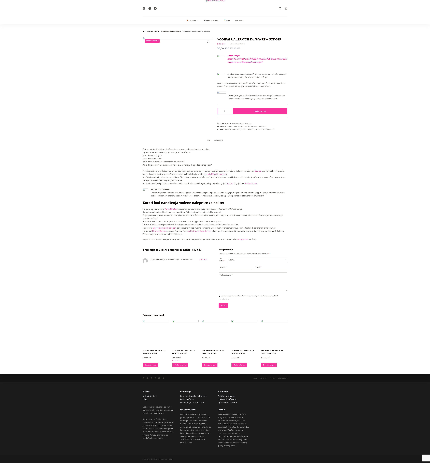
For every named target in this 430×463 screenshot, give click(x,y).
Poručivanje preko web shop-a (193, 396)
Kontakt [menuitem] (263, 378)
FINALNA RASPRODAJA (235, 126)
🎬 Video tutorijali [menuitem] (211, 20)
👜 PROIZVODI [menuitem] (191, 20)
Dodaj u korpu (260, 111)
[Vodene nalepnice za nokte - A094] (244, 333)
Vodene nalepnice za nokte (255, 126)
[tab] (208, 140)
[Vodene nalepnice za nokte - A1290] (156, 333)
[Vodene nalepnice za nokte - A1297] (185, 333)
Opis (208, 140)
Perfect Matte (251, 183)
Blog (145, 399)
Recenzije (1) (218, 140)
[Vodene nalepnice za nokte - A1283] (215, 333)
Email (258, 267)
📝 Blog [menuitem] (227, 20)
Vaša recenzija (226, 275)
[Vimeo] (163, 378)
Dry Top (229, 183)
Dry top (258, 171)
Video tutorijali (149, 396)
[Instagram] (149, 8)
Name (223, 267)
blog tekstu (243, 239)
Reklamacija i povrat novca (192, 402)
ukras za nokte (248, 129)
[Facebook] (144, 8)
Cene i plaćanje (187, 399)
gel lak (207, 174)
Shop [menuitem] (255, 378)
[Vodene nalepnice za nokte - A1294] (274, 333)
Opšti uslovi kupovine (227, 402)
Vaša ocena (221, 260)
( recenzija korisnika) (237, 44)
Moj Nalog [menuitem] (239, 20)
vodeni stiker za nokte (265, 129)
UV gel (214, 174)
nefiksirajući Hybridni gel (199, 231)
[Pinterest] (155, 378)
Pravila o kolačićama (227, 399)
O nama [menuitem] (272, 378)
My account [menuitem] (282, 378)
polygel (222, 174)
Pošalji (223, 305)
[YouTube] (155, 8)
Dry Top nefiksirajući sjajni (164, 228)
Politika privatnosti (226, 396)
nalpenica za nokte (233, 129)
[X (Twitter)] (147, 378)
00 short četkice (159, 231)
